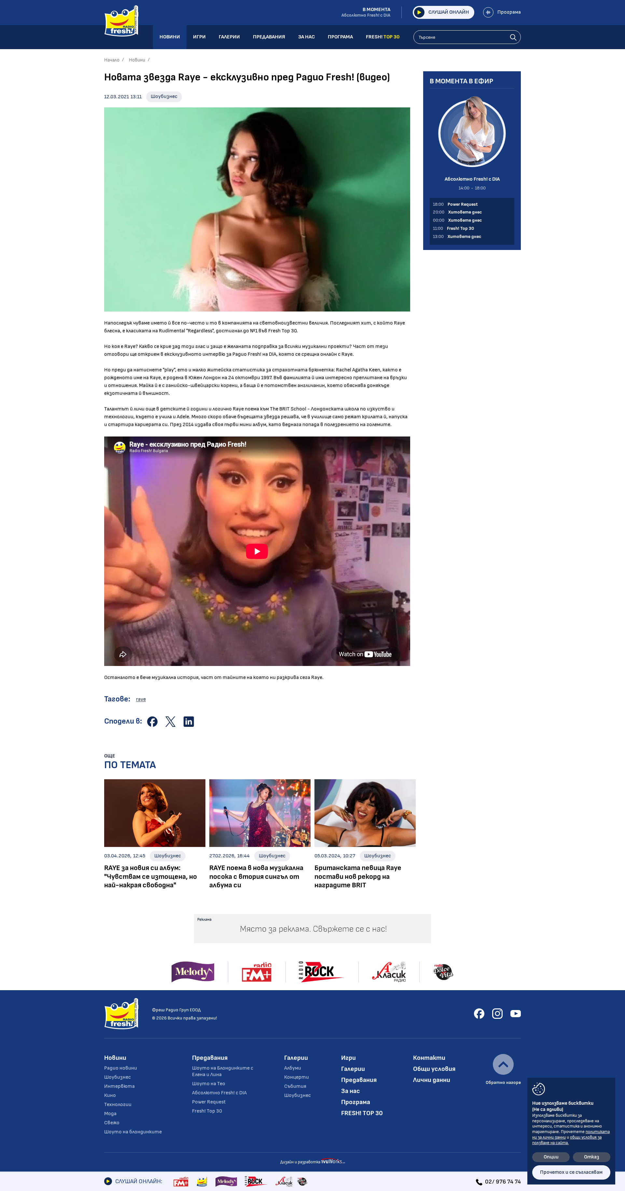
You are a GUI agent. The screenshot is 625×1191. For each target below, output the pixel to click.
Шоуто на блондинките (133, 1132)
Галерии (296, 1058)
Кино (110, 1095)
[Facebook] (479, 1013)
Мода (110, 1114)
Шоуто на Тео (208, 1084)
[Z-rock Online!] (256, 1181)
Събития (295, 1086)
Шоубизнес (164, 96)
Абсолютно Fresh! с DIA (219, 1093)
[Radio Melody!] (226, 1181)
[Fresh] (202, 1181)
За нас (350, 1091)
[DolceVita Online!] (302, 1181)
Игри (348, 1058)
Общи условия (434, 1069)
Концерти (296, 1077)
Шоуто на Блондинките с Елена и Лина (222, 1071)
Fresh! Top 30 (207, 1111)
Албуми (292, 1068)
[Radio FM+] (180, 1181)
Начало (111, 60)
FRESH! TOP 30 (362, 1113)
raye (141, 699)
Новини (137, 60)
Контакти (429, 1058)
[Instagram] (497, 1013)
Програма (509, 12)
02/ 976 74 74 (503, 1181)
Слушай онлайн (448, 12)
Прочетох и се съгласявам (571, 1172)
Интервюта (119, 1086)
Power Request (209, 1102)
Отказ (591, 1157)
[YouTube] (515, 1013)
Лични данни (431, 1080)
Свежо (111, 1123)
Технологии (118, 1104)
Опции (551, 1157)
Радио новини (120, 1068)
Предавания (210, 1058)
